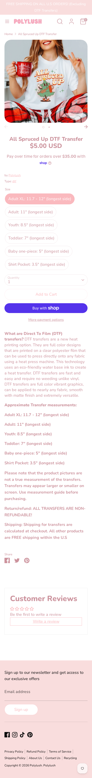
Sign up (21, 709)
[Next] (86, 127)
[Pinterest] (30, 734)
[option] (46, 81)
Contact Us (53, 758)
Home (8, 34)
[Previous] (6, 127)
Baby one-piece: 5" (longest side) (38, 251)
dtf (14, 181)
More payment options (46, 319)
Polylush (14, 175)
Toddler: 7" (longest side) (31, 238)
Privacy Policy (13, 751)
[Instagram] (14, 734)
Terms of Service (60, 751)
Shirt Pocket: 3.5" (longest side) (36, 264)
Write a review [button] (46, 621)
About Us (35, 758)
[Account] (71, 20)
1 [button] (43, 127)
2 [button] (49, 127)
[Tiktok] (22, 734)
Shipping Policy (14, 758)
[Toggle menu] (7, 21)
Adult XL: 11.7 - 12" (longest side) (39, 198)
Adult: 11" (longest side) (30, 212)
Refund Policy (36, 751)
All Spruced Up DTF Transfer (37, 34)
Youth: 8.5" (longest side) (31, 225)
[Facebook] (7, 734)
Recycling (70, 758)
